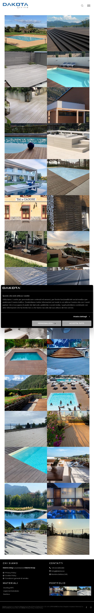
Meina (25, 427)
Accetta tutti (76, 323)
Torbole (68, 283)
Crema (26, 103)
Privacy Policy (10, 573)
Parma (68, 175)
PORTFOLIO (57, 583)
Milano (68, 427)
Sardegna (25, 31)
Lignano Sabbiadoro (68, 139)
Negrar (26, 463)
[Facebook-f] (86, 607)
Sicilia (26, 283)
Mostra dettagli (80, 316)
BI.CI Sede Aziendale (26, 67)
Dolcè (68, 103)
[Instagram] (91, 607)
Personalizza (45, 323)
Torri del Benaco (68, 535)
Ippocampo (68, 391)
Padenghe (25, 175)
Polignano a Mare (68, 211)
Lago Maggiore (68, 31)
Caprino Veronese (68, 67)
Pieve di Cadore (26, 211)
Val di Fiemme (26, 391)
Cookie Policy (10, 575)
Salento (25, 247)
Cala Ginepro (25, 355)
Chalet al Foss (68, 355)
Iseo (26, 499)
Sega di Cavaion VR (68, 499)
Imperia (26, 139)
